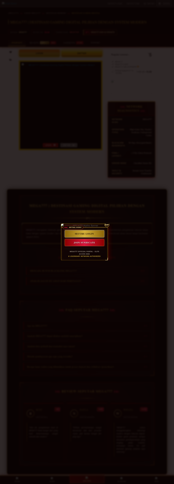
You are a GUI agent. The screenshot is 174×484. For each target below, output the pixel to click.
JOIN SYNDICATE (84, 242)
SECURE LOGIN (84, 233)
